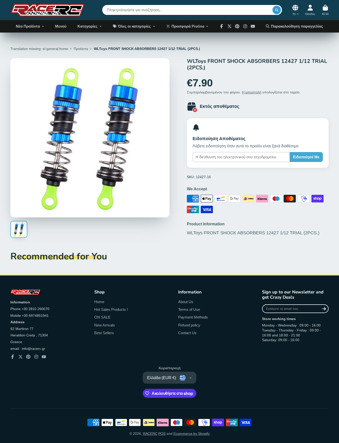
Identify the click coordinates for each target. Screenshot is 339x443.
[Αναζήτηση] (276, 10)
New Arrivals (104, 325)
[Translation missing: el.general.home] (47, 10)
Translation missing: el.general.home (39, 49)
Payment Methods (193, 317)
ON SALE (102, 317)
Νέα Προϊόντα (28, 26)
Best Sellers (104, 333)
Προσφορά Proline (187, 26)
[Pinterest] (237, 26)
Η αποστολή (251, 92)
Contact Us (187, 333)
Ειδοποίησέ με (306, 157)
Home (99, 302)
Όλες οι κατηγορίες (134, 26)
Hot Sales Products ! (111, 309)
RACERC (150, 434)
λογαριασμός (310, 10)
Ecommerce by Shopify (191, 434)
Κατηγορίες (87, 26)
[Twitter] (229, 26)
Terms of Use (189, 309)
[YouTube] (44, 357)
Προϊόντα (81, 49)
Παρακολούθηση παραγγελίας (297, 26)
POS (162, 434)
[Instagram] (245, 26)
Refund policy (189, 325)
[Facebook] (221, 26)
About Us (185, 302)
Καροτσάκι (325, 10)
